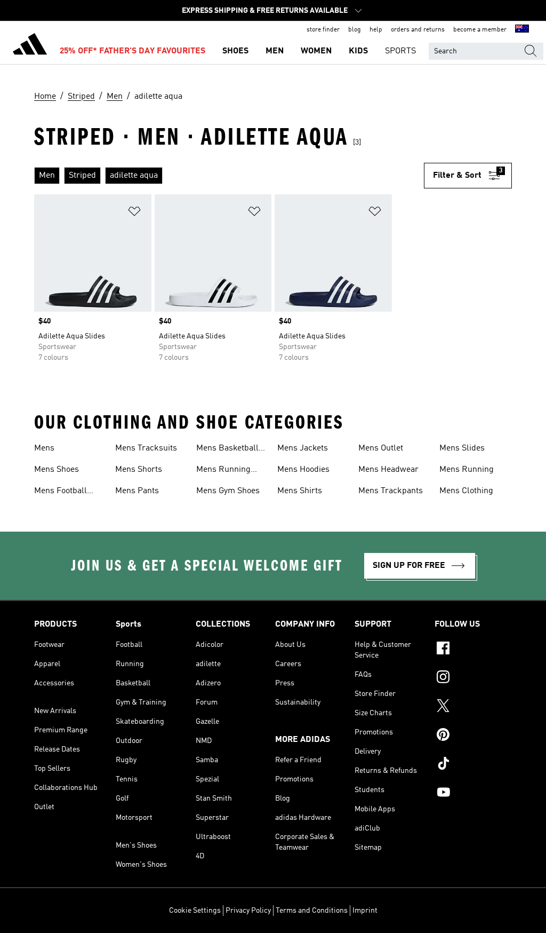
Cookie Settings (195, 910)
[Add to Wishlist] (134, 213)
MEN (275, 51)
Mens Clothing (466, 491)
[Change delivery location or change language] (522, 29)
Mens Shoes (56, 469)
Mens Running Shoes (223, 470)
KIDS (358, 51)
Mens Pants (137, 491)
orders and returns (418, 30)
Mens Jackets (302, 448)
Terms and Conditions (312, 910)
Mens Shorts (138, 469)
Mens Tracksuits (146, 448)
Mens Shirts (299, 491)
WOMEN (316, 51)
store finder (323, 30)
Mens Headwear (388, 469)
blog (354, 30)
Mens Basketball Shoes (227, 449)
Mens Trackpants (390, 491)
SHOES (235, 51)
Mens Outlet (380, 448)
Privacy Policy (248, 910)
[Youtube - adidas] (473, 793)
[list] (229, 175)
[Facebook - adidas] (473, 649)
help (376, 30)
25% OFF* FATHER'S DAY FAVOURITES (132, 51)
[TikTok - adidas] (473, 764)
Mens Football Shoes (60, 492)
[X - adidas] (473, 707)
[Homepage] (30, 46)
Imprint (365, 910)
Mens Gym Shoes (228, 491)
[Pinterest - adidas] (473, 736)
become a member (480, 30)
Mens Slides (462, 448)
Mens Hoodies (303, 469)
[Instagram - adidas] (473, 678)
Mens (44, 448)
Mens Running (466, 469)
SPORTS (400, 51)
